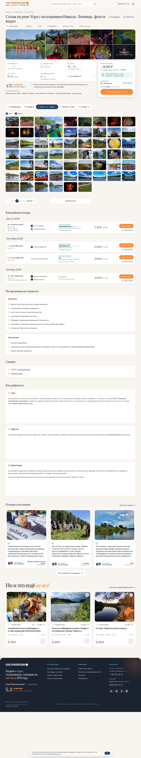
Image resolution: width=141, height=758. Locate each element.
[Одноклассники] (122, 691)
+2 (108, 634)
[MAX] (127, 691)
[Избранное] (133, 4)
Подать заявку (126, 226)
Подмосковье (16, 625)
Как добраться (75, 76)
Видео (20, 113)
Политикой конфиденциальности (51, 754)
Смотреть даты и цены (118, 92)
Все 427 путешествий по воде (121, 587)
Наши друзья (83, 678)
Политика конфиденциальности (90, 672)
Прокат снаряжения (54, 675)
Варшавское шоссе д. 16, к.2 (119, 681)
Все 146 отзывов (19, 87)
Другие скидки (17, 373)
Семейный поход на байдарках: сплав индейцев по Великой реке (24, 629)
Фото (10, 113)
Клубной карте (24, 369)
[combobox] (72, 4)
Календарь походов (54, 672)
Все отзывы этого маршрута (69, 573)
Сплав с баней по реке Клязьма (111, 628)
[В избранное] (43, 595)
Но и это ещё (27, 585)
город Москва (76, 93)
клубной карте (107, 70)
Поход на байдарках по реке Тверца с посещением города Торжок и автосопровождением (70, 629)
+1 (64, 634)
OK (107, 753)
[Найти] (95, 4)
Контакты (81, 675)
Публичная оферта (85, 669)
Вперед (29, 201)
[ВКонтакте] (111, 691)
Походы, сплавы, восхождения (58, 669)
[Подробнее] (42, 641)
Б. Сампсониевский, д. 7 (117, 671)
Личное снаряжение (54, 678)
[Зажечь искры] (136, 663)
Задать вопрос (128, 230)
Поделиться (129, 17)
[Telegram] (116, 691)
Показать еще (70, 201)
